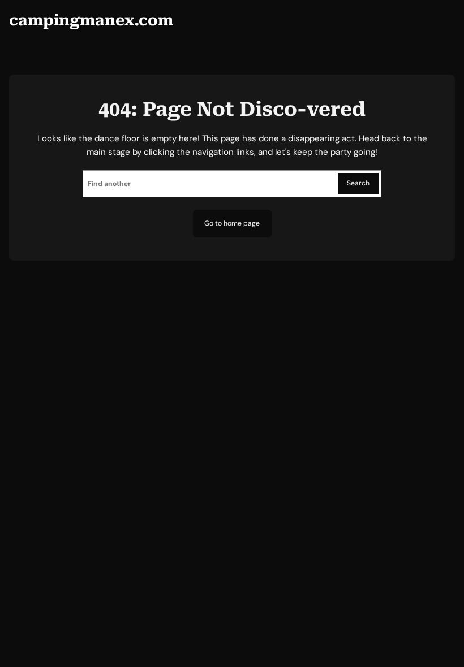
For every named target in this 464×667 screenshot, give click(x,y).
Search (358, 183)
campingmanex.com (91, 20)
